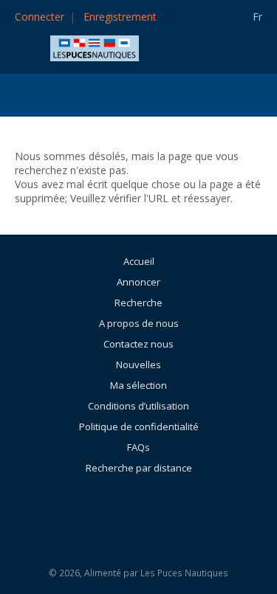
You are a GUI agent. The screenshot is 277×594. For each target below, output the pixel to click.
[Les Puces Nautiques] (94, 47)
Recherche (138, 302)
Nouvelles (138, 364)
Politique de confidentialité (139, 426)
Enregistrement (120, 17)
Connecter (39, 17)
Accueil (138, 261)
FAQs (138, 447)
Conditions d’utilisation (138, 405)
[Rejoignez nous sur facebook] (146, 508)
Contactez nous (138, 343)
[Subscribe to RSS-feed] (105, 508)
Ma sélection (138, 385)
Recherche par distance (139, 467)
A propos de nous (139, 323)
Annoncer (138, 282)
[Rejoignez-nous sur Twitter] (179, 508)
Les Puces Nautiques (184, 573)
